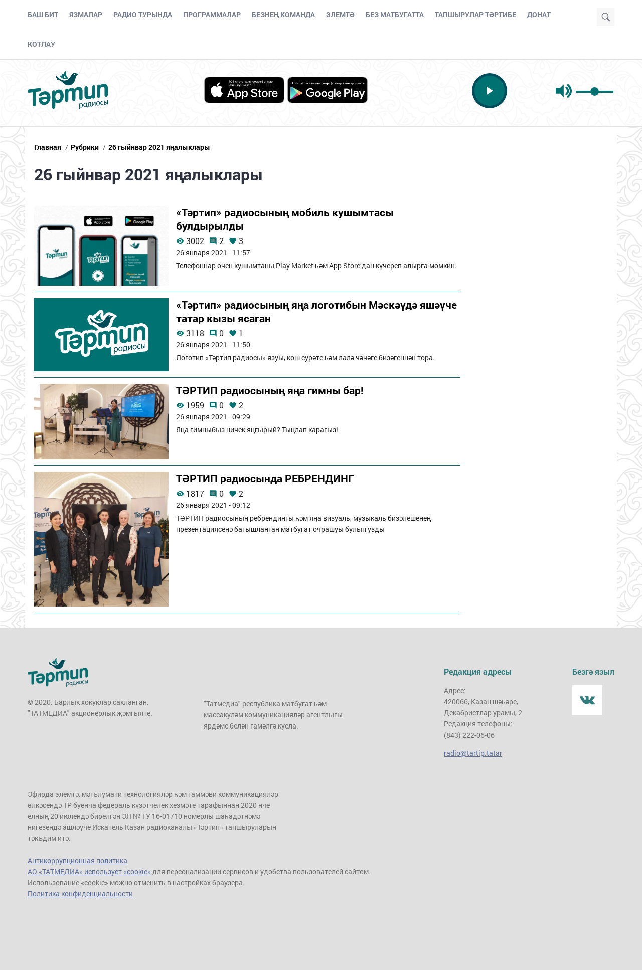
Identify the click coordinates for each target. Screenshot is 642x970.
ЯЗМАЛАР (85, 14)
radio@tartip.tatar (473, 753)
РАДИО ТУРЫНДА (142, 14)
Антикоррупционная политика (77, 860)
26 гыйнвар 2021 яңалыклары (159, 147)
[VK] (587, 700)
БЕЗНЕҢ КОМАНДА (283, 14)
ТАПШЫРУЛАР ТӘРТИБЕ (475, 14)
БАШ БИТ (43, 14)
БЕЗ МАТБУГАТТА (395, 14)
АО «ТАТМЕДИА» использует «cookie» (89, 871)
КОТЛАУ (41, 44)
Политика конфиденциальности (80, 893)
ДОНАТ (539, 14)
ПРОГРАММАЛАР (212, 14)
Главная (47, 147)
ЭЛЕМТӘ (340, 14)
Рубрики (85, 147)
